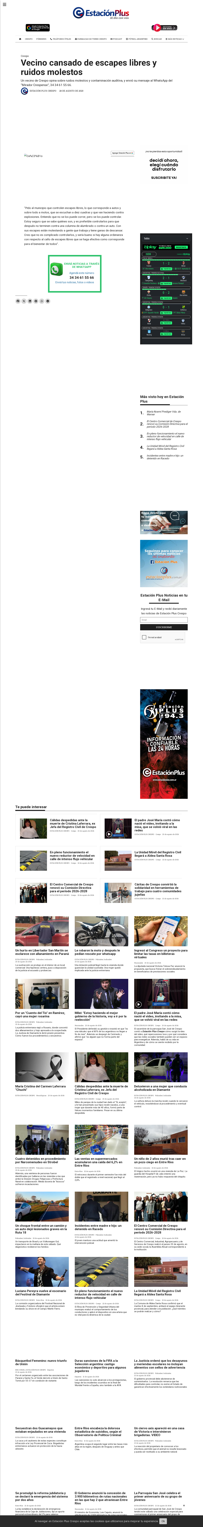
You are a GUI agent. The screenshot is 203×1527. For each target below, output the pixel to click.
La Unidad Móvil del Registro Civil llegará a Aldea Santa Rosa (158, 853)
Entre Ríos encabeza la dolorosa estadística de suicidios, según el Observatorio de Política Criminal (98, 1431)
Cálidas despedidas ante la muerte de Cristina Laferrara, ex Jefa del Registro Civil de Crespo (73, 823)
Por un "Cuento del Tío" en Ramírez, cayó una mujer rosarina (40, 1014)
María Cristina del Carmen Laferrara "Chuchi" (40, 1088)
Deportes (50, 1369)
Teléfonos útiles (61, 39)
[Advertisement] (101, 118)
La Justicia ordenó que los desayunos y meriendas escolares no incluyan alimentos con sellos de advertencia (160, 1364)
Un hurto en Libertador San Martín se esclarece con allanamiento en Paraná (42, 952)
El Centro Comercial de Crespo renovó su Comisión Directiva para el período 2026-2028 (71, 888)
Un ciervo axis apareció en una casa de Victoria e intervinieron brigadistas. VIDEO (159, 1431)
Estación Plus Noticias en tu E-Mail (164, 597)
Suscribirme (164, 627)
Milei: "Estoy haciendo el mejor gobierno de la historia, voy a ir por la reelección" (100, 1016)
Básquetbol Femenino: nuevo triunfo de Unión (41, 1362)
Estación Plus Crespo (43, 90)
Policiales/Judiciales (44, 959)
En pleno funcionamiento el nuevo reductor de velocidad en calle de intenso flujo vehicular (72, 855)
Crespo (29, 39)
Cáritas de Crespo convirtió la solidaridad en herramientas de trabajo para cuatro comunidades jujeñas (158, 889)
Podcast (117, 39)
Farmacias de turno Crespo (92, 39)
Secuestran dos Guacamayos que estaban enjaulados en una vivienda (40, 1429)
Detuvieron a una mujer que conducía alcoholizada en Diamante (160, 1088)
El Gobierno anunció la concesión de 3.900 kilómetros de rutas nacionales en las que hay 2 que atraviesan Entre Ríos (101, 1498)
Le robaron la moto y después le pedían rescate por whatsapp (97, 952)
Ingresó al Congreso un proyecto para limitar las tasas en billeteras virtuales (161, 954)
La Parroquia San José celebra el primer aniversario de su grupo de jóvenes (158, 1496)
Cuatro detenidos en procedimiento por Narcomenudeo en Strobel (40, 1160)
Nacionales (138, 962)
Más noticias (175, 39)
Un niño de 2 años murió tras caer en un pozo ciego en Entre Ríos (160, 1160)
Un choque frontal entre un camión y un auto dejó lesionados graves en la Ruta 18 (41, 1229)
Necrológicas (41, 1095)
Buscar (158, 39)
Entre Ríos (78, 1171)
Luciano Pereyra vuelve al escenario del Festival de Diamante (40, 1292)
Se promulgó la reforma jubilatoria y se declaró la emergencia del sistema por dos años (41, 1496)
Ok (163, 1521)
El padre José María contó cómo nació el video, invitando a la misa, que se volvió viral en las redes (157, 825)
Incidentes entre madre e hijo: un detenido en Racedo (98, 1227)
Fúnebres (41, 39)
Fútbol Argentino (138, 39)
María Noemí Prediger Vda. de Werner (164, 413)
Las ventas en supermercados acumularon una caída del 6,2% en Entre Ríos (98, 1162)
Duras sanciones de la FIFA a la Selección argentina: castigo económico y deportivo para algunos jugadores (100, 1366)
